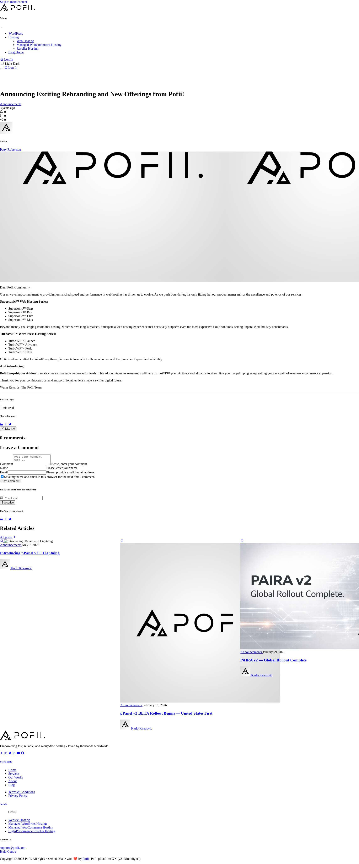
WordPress (16, 33)
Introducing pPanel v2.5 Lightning (30, 553)
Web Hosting (25, 41)
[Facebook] (6, 424)
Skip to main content (13, 2)
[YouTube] (19, 753)
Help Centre (8, 851)
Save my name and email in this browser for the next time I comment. (49, 477)
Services (13, 773)
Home (12, 770)
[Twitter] (10, 753)
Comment (6, 464)
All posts (6, 537)
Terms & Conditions (21, 792)
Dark (16, 63)
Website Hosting (19, 820)
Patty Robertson (10, 149)
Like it (9, 428)
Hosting (13, 37)
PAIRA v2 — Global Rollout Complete (273, 660)
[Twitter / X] (10, 424)
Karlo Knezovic (21, 568)
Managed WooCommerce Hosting (39, 44)
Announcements (10, 104)
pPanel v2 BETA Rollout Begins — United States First (166, 713)
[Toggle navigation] (1, 68)
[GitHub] (22, 753)
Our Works (15, 777)
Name (4, 468)
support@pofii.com (12, 847)
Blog (11, 785)
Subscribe (8, 502)
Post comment (10, 481)
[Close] (1, 27)
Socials (3, 804)
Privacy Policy (17, 795)
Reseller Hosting (27, 48)
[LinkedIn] (2, 424)
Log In (8, 59)
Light (8, 63)
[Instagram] (6, 753)
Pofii (85, 858)
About (12, 781)
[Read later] (2, 541)
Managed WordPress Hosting (27, 823)
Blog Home (16, 52)
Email (4, 472)
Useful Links (6, 761)
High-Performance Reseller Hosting (31, 831)
